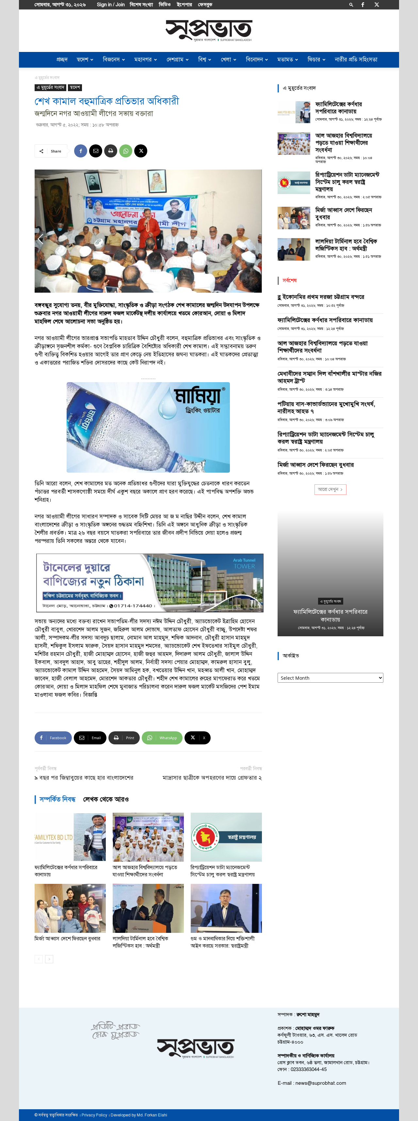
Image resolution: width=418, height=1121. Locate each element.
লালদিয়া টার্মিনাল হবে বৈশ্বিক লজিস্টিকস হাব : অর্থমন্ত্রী (346, 245)
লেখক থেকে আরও (106, 799)
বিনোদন (254, 59)
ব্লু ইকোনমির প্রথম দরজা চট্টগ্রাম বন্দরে (321, 297)
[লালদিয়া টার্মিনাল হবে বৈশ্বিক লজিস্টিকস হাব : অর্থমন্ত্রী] (148, 908)
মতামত (285, 59)
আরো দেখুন (328, 489)
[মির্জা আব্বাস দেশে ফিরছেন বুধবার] (70, 908)
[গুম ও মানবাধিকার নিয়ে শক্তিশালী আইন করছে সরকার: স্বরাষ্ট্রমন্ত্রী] (226, 908)
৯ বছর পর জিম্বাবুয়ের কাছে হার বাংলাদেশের (84, 777)
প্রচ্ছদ (62, 59)
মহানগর (143, 59)
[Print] (110, 150)
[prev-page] (39, 959)
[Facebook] (362, 4)
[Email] (95, 150)
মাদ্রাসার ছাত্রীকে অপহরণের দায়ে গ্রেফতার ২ (212, 777)
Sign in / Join (111, 5)
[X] (376, 4)
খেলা (226, 59)
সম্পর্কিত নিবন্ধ (57, 799)
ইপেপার (184, 5)
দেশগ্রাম (175, 59)
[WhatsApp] (125, 150)
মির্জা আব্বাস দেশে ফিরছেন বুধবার (67, 938)
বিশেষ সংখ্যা (141, 5)
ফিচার (314, 59)
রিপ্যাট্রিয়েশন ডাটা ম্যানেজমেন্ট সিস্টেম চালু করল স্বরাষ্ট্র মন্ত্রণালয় (347, 182)
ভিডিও (165, 5)
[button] (351, 4)
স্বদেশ (82, 59)
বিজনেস (111, 59)
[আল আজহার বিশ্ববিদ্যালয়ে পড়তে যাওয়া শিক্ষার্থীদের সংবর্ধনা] (148, 837)
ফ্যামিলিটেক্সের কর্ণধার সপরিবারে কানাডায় (338, 108)
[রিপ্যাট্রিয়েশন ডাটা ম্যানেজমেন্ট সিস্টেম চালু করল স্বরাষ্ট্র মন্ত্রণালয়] (226, 837)
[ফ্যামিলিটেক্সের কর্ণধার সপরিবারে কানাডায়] (70, 837)
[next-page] (49, 959)
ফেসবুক (205, 5)
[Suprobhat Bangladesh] (209, 31)
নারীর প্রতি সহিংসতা (356, 59)
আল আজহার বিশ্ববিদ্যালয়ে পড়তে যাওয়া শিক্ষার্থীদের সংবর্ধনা (343, 143)
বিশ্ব (202, 59)
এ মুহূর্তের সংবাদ (50, 87)
